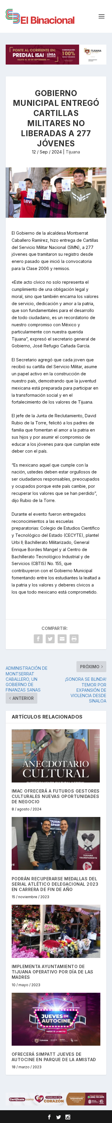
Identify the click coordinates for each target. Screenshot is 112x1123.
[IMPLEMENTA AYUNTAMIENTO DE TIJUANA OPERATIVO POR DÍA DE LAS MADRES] (56, 931)
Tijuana (73, 151)
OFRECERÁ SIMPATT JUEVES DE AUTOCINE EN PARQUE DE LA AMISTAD (54, 1057)
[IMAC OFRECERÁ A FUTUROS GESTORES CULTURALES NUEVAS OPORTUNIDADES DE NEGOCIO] (56, 755)
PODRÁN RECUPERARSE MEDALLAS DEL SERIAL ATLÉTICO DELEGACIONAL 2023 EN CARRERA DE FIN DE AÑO (55, 884)
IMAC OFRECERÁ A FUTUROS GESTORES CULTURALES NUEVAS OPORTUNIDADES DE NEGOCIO (56, 796)
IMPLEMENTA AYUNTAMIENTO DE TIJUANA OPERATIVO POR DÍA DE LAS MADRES (52, 972)
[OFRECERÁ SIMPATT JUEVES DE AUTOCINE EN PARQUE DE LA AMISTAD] (56, 1019)
